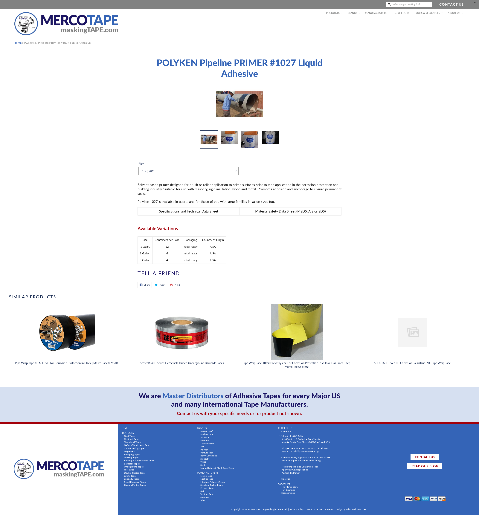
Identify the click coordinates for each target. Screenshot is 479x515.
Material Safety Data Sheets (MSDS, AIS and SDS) (305, 442)
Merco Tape (206, 475)
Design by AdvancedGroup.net (351, 509)
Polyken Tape (206, 488)
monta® (204, 458)
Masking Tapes (131, 457)
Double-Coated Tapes (134, 472)
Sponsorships (288, 492)
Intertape (204, 440)
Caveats (329, 509)
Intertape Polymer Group (212, 482)
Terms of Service (314, 509)
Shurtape (204, 437)
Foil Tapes (129, 469)
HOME (124, 428)
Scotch (203, 465)
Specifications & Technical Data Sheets (300, 439)
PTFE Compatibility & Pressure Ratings (300, 451)
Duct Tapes (129, 436)
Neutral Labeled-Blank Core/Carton (217, 468)
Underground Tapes (134, 466)
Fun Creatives (288, 489)
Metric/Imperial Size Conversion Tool (299, 466)
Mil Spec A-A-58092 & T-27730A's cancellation (304, 448)
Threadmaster (207, 443)
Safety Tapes (130, 475)
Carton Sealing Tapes (134, 448)
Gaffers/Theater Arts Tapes (137, 445)
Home (18, 42)
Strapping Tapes (132, 454)
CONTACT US (425, 457)
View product (66, 336)
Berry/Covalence (208, 455)
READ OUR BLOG (425, 466)
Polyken (204, 449)
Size (141, 164)
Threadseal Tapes (132, 442)
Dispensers (129, 451)
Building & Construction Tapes (139, 460)
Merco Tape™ (207, 431)
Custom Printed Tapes (135, 485)
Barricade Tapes (132, 463)
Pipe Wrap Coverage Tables (294, 469)
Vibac (203, 461)
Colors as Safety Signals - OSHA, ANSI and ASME (305, 457)
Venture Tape (206, 452)
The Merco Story (289, 486)
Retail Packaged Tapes (135, 482)
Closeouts (286, 431)
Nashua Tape (206, 434)
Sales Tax (285, 478)
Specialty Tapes (131, 478)
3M (202, 446)
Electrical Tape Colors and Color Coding (301, 460)
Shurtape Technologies (211, 485)
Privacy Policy (296, 509)
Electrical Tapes (131, 439)
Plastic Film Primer (290, 472)
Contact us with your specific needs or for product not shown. (239, 413)
